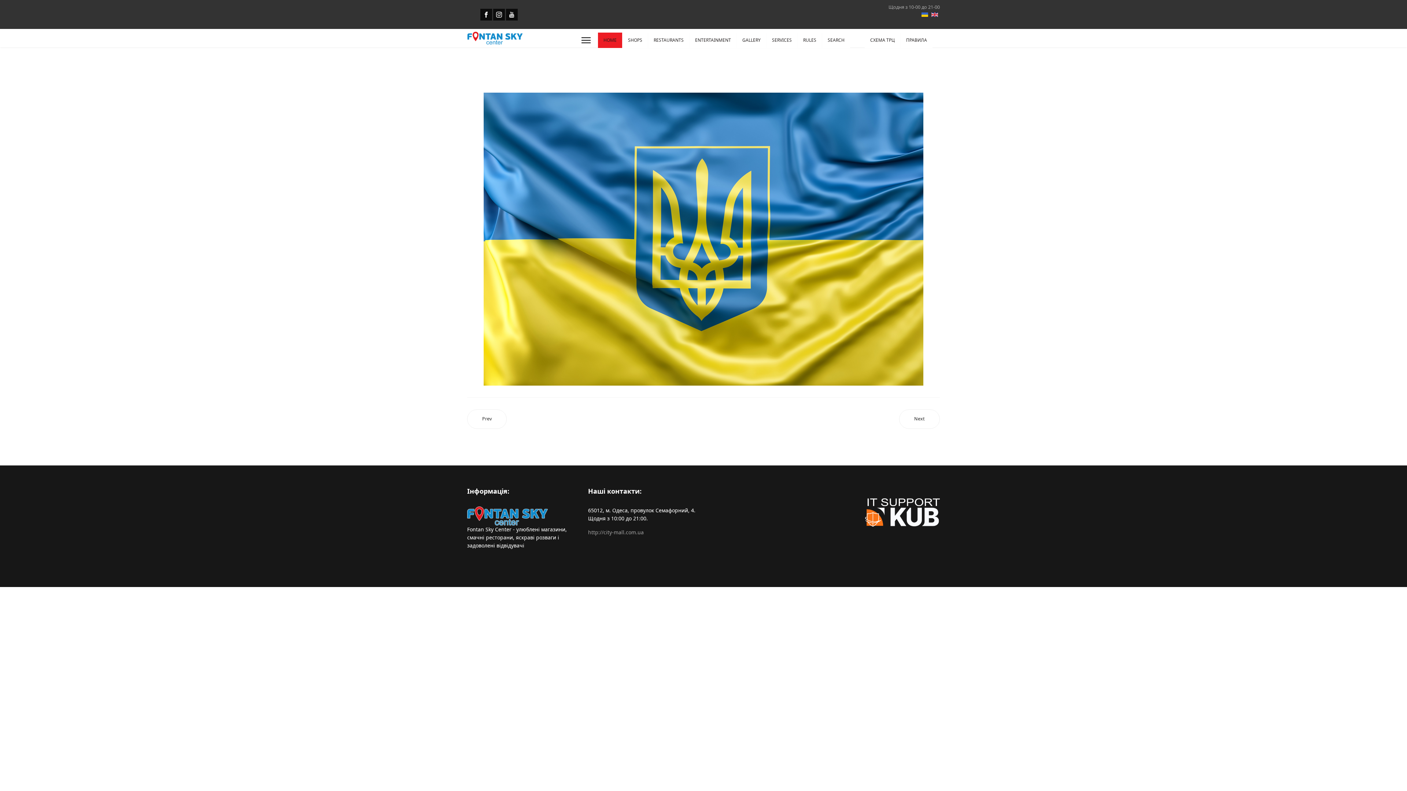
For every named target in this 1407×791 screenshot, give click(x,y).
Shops (635, 40)
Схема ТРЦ (882, 40)
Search (836, 40)
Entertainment (713, 40)
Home (610, 40)
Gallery (751, 40)
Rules (809, 40)
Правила (916, 40)
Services (782, 40)
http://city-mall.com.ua (616, 532)
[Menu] (586, 40)
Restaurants (669, 40)
